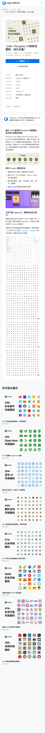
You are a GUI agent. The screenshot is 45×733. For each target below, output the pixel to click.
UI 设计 (13, 9)
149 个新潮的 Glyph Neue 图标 (12, 456)
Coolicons (33, 230)
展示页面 (12, 187)
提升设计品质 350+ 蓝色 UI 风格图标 (13, 490)
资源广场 (5, 9)
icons (8, 106)
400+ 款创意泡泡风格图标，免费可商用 (14, 524)
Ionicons (25, 230)
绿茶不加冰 (19, 75)
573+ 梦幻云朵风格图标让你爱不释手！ (14, 558)
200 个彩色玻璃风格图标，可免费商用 (14, 421)
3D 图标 (18, 230)
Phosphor (16, 106)
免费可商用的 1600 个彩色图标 (12, 593)
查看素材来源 (23, 66)
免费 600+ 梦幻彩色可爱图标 (11, 627)
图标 (19, 9)
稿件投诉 (28, 95)
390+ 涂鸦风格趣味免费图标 (11, 661)
